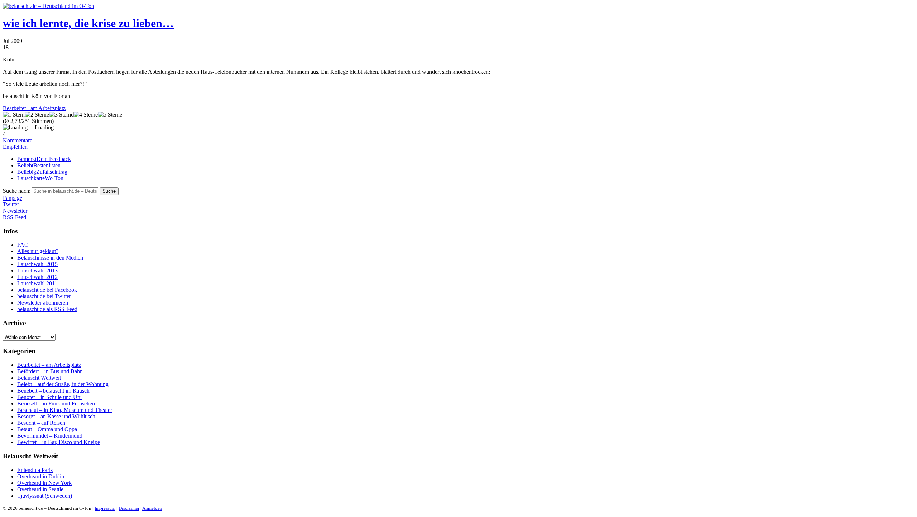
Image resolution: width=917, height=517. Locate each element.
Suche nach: (16, 191)
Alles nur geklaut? (37, 251)
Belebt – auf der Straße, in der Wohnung (63, 384)
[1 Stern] (14, 115)
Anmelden (152, 508)
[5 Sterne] (110, 115)
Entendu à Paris (35, 470)
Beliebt (39, 165)
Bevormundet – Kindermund (49, 436)
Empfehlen (15, 147)
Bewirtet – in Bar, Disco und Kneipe (58, 442)
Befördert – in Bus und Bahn (50, 371)
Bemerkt (44, 159)
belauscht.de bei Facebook (47, 290)
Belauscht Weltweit (39, 378)
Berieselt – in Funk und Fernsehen (56, 403)
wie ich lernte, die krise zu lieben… (88, 23)
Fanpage (12, 198)
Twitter (11, 204)
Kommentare (17, 140)
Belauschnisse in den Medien (50, 258)
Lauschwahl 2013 (37, 270)
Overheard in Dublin (40, 476)
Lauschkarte (40, 178)
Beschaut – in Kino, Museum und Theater (64, 410)
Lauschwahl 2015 (37, 264)
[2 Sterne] (37, 115)
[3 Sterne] (61, 115)
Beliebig (42, 172)
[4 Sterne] (85, 115)
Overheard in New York (44, 483)
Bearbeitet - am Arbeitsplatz (34, 108)
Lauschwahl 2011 (37, 283)
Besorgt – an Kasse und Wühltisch (56, 416)
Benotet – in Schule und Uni (49, 397)
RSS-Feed (14, 217)
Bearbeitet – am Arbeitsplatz (49, 365)
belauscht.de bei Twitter (44, 296)
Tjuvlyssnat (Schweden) (44, 496)
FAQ (23, 245)
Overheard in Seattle (40, 489)
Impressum (105, 508)
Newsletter (15, 211)
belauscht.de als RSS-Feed (47, 309)
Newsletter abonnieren (42, 303)
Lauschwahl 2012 (37, 277)
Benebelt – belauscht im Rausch (53, 391)
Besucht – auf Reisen (41, 423)
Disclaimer (129, 508)
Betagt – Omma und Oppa (47, 429)
